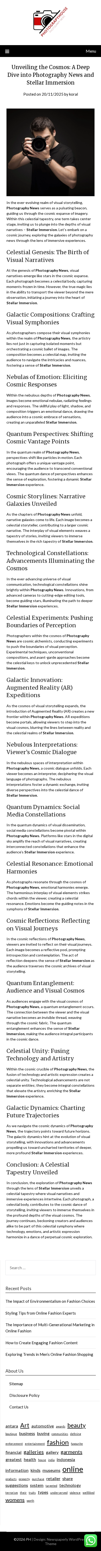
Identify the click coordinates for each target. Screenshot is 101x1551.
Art (24, 1425)
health (30, 1459)
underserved (59, 1492)
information (16, 1470)
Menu (91, 50)
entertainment (35, 1443)
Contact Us (18, 1407)
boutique (11, 1434)
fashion (58, 1442)
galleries (34, 1452)
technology (70, 1485)
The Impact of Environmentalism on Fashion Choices (50, 1301)
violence (75, 1492)
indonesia (66, 1459)
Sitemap (16, 1383)
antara (11, 1425)
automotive (42, 1425)
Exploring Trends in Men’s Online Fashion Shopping (49, 1354)
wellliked (89, 1492)
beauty (76, 1425)
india (51, 1460)
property (24, 1479)
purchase (38, 1479)
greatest (13, 1459)
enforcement (14, 1443)
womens (15, 1500)
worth (30, 1500)
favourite (77, 1443)
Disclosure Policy (24, 1395)
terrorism (11, 1492)
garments (71, 1452)
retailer (53, 1478)
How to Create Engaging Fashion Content (41, 1342)
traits (32, 1492)
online (72, 1468)
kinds (35, 1470)
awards (60, 1426)
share (67, 1478)
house (42, 1460)
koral (73, 94)
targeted (51, 1485)
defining (75, 1434)
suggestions (16, 1485)
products (11, 1479)
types (43, 1492)
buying (43, 1433)
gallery (52, 1452)
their (23, 1492)
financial (13, 1452)
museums (51, 1470)
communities (60, 1434)
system (37, 1485)
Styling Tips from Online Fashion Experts (40, 1313)
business (27, 1433)
